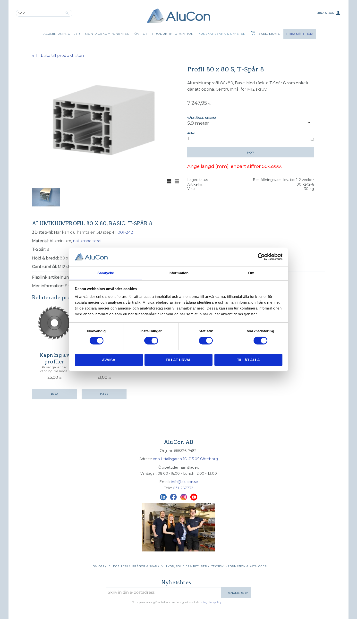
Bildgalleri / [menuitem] (119, 566)
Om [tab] (251, 273)
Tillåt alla (248, 360)
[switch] (151, 340)
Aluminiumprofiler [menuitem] (61, 33)
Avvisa (108, 360)
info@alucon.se (184, 482)
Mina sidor (328, 13)
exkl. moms (269, 33)
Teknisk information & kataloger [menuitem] (239, 566)
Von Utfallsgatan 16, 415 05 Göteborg (185, 459)
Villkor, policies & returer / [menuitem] (185, 566)
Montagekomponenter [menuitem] (107, 33)
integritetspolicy (211, 602)
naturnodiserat (87, 241)
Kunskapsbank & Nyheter (222, 33)
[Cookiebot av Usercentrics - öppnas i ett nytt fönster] (261, 256)
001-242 (125, 232)
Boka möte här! (299, 34)
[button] (169, 181)
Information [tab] (178, 273)
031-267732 (183, 488)
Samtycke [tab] (105, 273)
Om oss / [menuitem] (99, 566)
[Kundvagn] (252, 34)
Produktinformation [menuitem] (173, 33)
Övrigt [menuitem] (140, 33)
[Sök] (67, 13)
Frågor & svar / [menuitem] (145, 566)
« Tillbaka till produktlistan (58, 55)
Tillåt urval (178, 360)
